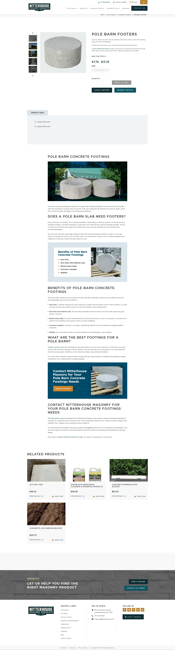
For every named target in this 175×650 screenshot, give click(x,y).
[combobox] (100, 70)
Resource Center (66, 617)
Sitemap (72, 648)
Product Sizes (37, 112)
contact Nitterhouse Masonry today (70, 437)
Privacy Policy (82, 648)
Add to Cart (58, 496)
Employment (65, 624)
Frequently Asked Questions (70, 620)
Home (102, 14)
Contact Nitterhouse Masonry (101, 48)
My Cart (134, 2)
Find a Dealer (138, 581)
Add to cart (122, 82)
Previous (33, 33)
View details (35, 496)
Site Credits (63, 648)
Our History (64, 613)
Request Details (125, 90)
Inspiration (64, 631)
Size (93, 66)
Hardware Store (66, 627)
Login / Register (134, 617)
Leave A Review (66, 638)
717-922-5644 (105, 2)
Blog (62, 635)
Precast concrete (54, 347)
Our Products (111, 14)
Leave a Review (101, 90)
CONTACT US (139, 8)
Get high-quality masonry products (60, 418)
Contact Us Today (136, 588)
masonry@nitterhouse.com (104, 619)
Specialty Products (125, 14)
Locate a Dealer (120, 2)
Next (33, 76)
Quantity (96, 78)
